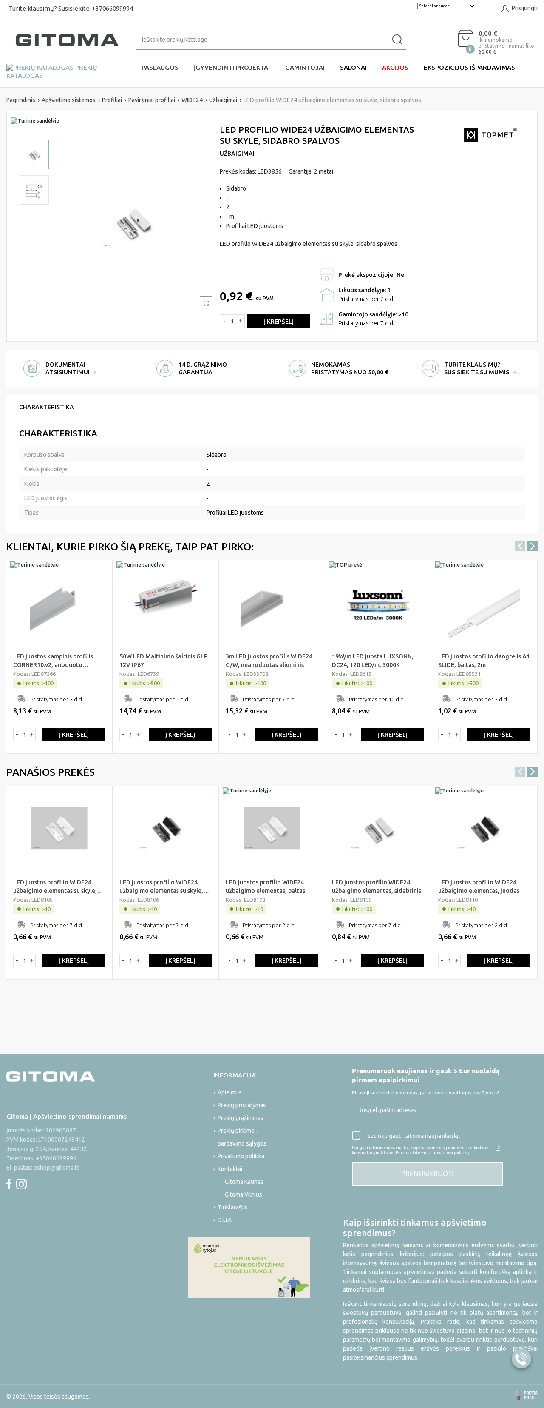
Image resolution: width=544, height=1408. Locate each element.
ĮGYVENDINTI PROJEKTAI (232, 67)
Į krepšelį (279, 321)
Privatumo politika (241, 1156)
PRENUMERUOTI (427, 1173)
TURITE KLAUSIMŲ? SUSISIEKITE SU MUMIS (477, 368)
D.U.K (225, 1220)
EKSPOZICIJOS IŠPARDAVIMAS (469, 67)
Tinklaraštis (233, 1207)
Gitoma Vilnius (243, 1194)
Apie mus (230, 1092)
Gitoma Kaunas (244, 1181)
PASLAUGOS (160, 67)
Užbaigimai (237, 153)
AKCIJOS (395, 67)
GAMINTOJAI (305, 67)
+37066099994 (112, 8)
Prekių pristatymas (242, 1105)
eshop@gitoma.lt (56, 1167)
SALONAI (353, 67)
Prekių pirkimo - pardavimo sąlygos (242, 1137)
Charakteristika (46, 407)
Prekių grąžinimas (241, 1117)
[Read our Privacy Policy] (498, 1148)
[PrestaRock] (527, 1395)
